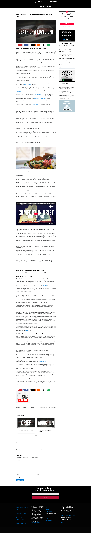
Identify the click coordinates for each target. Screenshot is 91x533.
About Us (48, 506)
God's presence (33, 60)
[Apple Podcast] (50, 6)
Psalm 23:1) (44, 285)
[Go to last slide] (19, 426)
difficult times (38, 51)
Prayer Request (49, 511)
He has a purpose (27, 84)
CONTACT (61, 4)
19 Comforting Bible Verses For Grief (26, 430)
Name (18, 474)
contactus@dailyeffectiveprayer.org (68, 515)
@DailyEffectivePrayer (35, 522)
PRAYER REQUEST (52, 4)
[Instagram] (43, 6)
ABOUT (57, 4)
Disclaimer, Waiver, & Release (44, 530)
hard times (27, 330)
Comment (18, 460)
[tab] (35, 435)
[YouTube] (41, 6)
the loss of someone (37, 104)
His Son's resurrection (43, 361)
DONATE (46, 4)
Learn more (66, 98)
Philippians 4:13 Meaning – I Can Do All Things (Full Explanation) (25, 407)
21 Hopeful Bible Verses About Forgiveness (47, 406)
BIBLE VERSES (34, 4)
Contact (47, 507)
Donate (47, 509)
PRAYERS (29, 4)
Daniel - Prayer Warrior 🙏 (21, 18)
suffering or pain (19, 91)
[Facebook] (45, 6)
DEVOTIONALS (41, 4)
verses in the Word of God (39, 98)
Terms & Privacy (34, 530)
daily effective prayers (37, 94)
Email (38, 474)
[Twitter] (48, 6)
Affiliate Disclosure (55, 530)
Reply (54, 446)
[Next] (53, 426)
